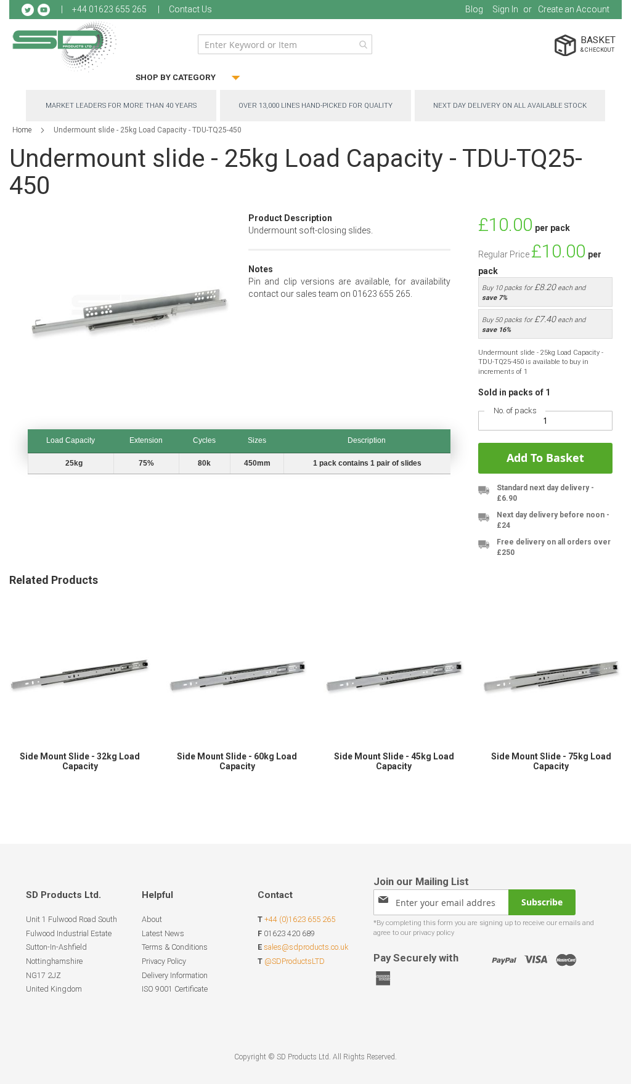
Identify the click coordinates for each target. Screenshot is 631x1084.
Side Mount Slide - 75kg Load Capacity (551, 761)
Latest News (163, 933)
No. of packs (515, 410)
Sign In (505, 9)
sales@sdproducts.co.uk (306, 947)
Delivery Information (175, 975)
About (152, 919)
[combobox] (285, 44)
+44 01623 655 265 (109, 9)
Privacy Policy (164, 961)
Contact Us (190, 9)
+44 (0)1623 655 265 (299, 919)
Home (21, 130)
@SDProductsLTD (294, 961)
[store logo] (64, 46)
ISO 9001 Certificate (175, 988)
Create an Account (573, 9)
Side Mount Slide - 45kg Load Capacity (394, 761)
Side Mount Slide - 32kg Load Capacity (80, 761)
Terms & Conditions (175, 947)
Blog (474, 9)
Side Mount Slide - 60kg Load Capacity (237, 761)
